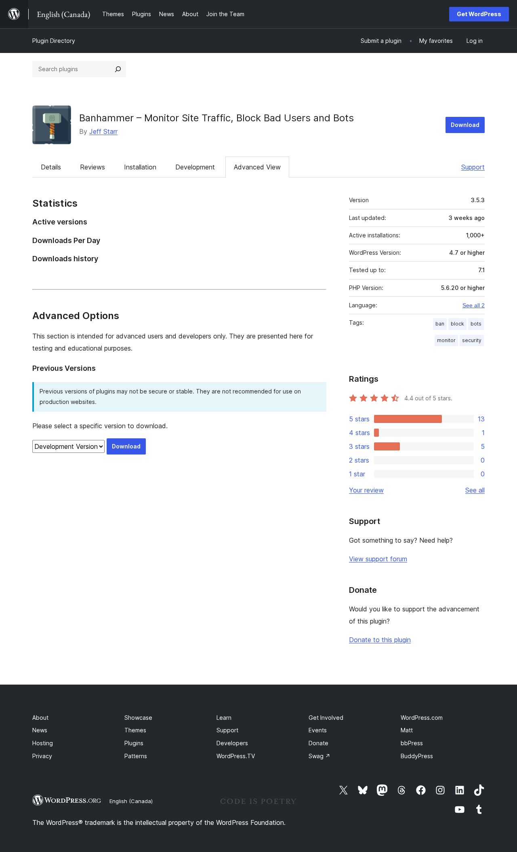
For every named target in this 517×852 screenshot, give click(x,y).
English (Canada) (131, 801)
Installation (140, 167)
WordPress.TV (235, 756)
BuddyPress (417, 756)
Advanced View (257, 167)
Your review (366, 490)
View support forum (378, 559)
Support (473, 167)
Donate (318, 743)
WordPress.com (422, 717)
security (471, 340)
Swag (319, 756)
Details (51, 167)
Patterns (135, 756)
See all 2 (473, 305)
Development (195, 167)
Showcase (138, 717)
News (39, 730)
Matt (407, 730)
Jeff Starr (103, 131)
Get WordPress (479, 14)
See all (475, 490)
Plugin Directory (53, 40)
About (40, 717)
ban (439, 324)
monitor (446, 340)
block (457, 324)
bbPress (412, 743)
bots (476, 324)
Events (318, 730)
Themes (135, 730)
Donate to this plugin (380, 640)
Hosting (42, 743)
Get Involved (326, 717)
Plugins (133, 743)
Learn (223, 717)
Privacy (42, 756)
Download (465, 124)
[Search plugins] (118, 69)
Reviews (92, 167)
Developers (232, 743)
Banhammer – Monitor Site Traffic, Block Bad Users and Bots (216, 118)
